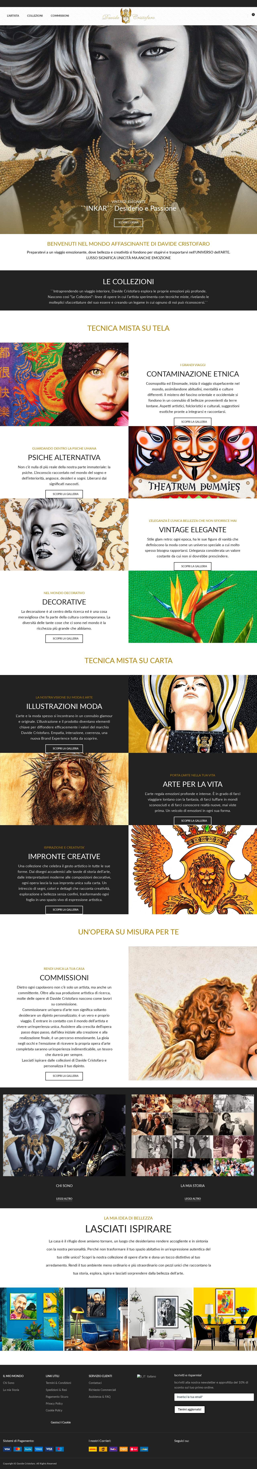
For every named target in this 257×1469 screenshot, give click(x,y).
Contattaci (95, 1383)
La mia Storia (11, 1390)
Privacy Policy (54, 1403)
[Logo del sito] (128, 15)
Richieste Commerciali (102, 1390)
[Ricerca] (237, 16)
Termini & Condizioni (58, 1383)
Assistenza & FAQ (99, 1397)
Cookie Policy (54, 1410)
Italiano (151, 1376)
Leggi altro (64, 1199)
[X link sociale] (181, 1449)
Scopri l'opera (128, 222)
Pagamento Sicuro (57, 1397)
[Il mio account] (244, 16)
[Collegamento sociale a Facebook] (176, 1449)
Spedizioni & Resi (56, 1390)
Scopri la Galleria (194, 422)
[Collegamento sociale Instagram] (186, 1449)
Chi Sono (8, 1383)
